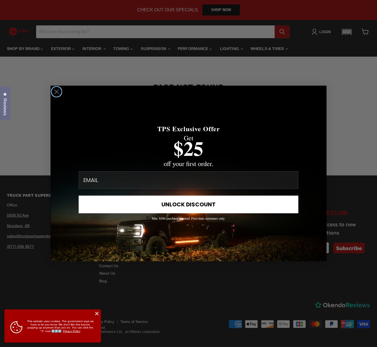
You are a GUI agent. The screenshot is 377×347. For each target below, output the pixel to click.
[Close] (97, 313)
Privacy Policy (71, 331)
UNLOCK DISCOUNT (188, 204)
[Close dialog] (57, 92)
